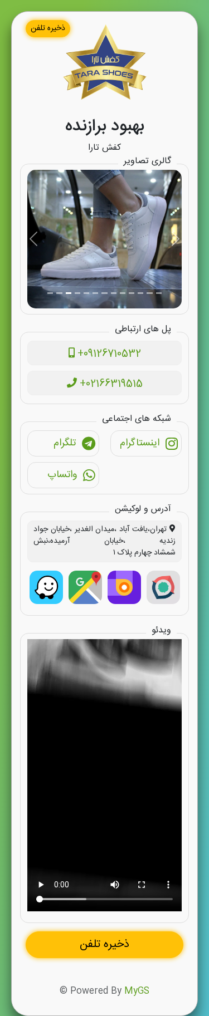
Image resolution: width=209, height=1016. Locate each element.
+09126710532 (108, 354)
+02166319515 (110, 384)
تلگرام (65, 443)
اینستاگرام (139, 443)
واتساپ (62, 475)
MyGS (136, 991)
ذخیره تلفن (48, 28)
